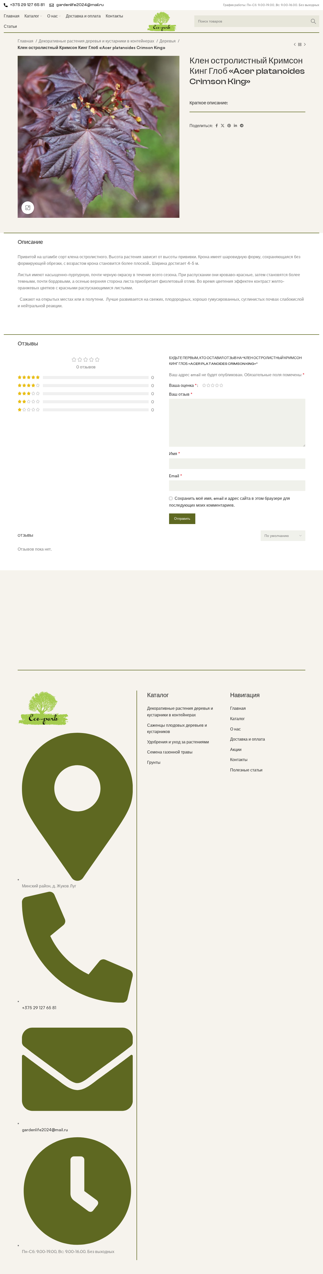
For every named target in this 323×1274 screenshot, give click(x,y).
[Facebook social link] (216, 125)
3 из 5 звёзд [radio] (212, 385)
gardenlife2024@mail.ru (80, 5)
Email (175, 475)
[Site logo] (161, 20)
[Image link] (43, 707)
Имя (174, 453)
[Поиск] (313, 21)
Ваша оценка (183, 385)
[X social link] (222, 125)
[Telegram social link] (241, 125)
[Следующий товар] (304, 44)
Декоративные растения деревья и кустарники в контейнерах (97, 40)
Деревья (168, 40)
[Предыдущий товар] (294, 44)
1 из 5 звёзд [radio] (204, 385)
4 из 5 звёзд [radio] (217, 385)
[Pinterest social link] (229, 125)
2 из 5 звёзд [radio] (208, 385)
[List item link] (184, 711)
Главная (26, 40)
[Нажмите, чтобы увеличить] (27, 207)
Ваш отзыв (180, 394)
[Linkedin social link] (235, 125)
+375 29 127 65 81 (27, 5)
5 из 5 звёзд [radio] (221, 385)
